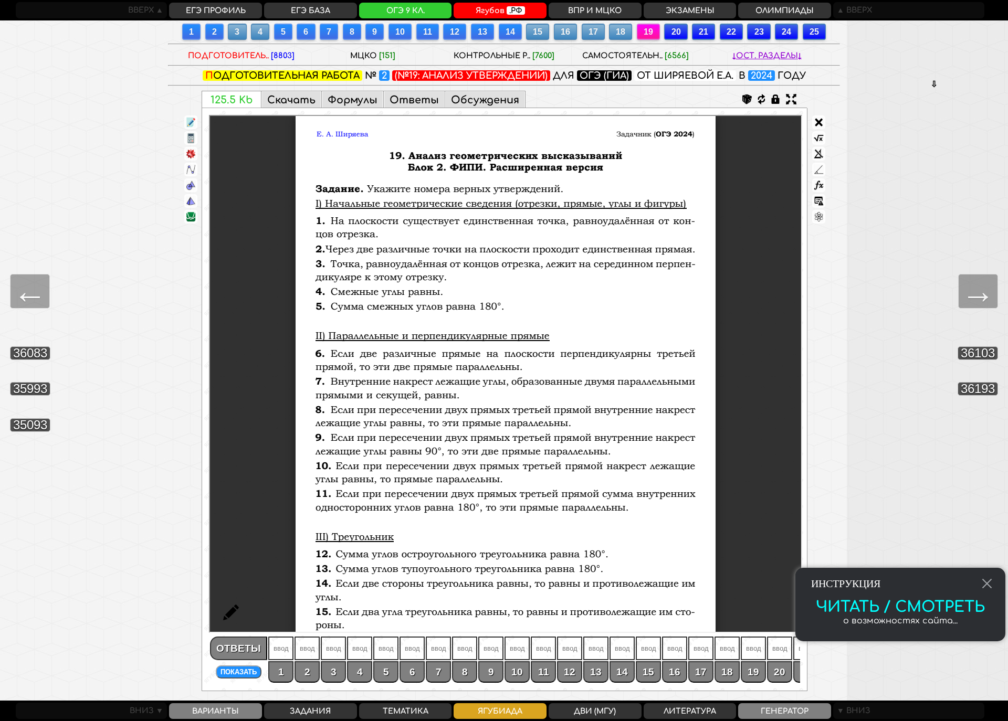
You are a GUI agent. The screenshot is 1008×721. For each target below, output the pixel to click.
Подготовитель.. (241, 55)
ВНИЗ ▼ (148, 710)
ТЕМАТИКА (405, 711)
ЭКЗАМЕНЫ (690, 10)
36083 (30, 353)
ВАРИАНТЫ (215, 711)
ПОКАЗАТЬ (238, 672)
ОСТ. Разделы (767, 55)
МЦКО (372, 55)
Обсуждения (485, 99)
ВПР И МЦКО (595, 10)
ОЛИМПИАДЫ (784, 10)
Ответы (414, 99)
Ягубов (499, 10)
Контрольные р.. (504, 55)
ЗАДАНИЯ (310, 711)
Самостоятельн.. (635, 55)
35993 (30, 388)
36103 (978, 353)
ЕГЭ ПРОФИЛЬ (216, 10)
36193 (978, 388)
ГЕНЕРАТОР (784, 711)
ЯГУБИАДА (500, 711)
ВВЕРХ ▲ (147, 10)
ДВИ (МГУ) (595, 711)
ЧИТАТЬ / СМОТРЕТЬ (900, 607)
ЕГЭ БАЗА (310, 10)
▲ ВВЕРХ (852, 10)
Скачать (291, 99)
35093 (30, 425)
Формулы (352, 99)
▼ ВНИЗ (851, 710)
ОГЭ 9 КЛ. (405, 10)
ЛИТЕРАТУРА (690, 711)
